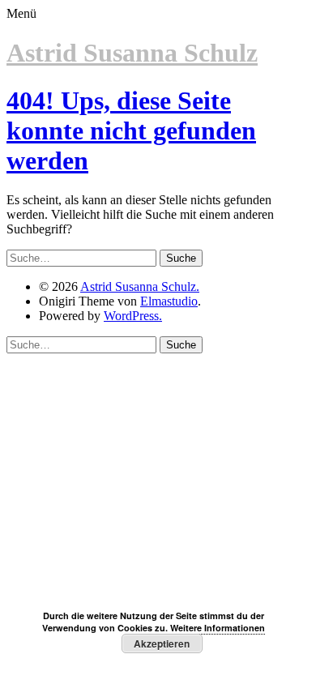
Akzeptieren (162, 643)
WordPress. (133, 316)
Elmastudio (169, 301)
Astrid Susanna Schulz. (139, 286)
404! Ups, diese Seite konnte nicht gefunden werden (131, 130)
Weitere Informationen (217, 628)
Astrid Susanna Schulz (132, 52)
